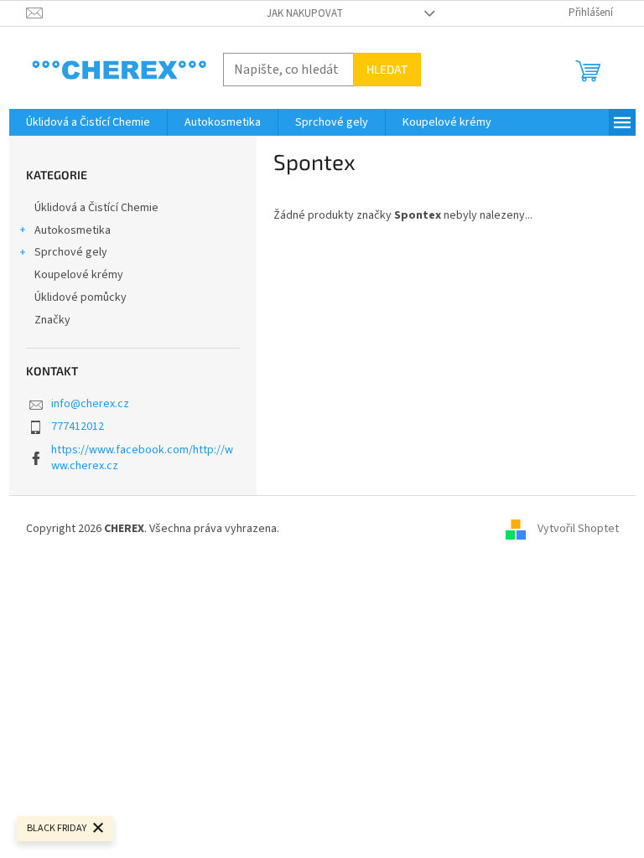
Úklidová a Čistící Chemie (96, 207)
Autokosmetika (72, 230)
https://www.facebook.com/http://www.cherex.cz (142, 458)
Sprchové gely (70, 252)
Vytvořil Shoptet (578, 528)
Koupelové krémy (78, 274)
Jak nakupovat (305, 13)
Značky (52, 320)
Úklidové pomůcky (80, 297)
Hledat (387, 69)
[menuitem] (88, 122)
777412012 (77, 426)
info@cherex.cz (90, 403)
